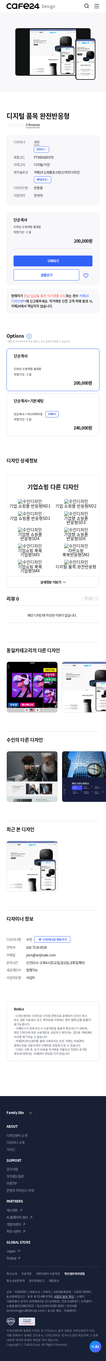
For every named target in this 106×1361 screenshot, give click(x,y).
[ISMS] (20, 1322)
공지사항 (12, 1169)
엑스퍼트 (12, 1210)
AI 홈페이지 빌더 (17, 1217)
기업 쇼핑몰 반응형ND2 (76, 506)
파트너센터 (13, 1231)
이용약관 (26, 1274)
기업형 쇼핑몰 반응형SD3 (76, 520)
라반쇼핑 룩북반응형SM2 (76, 552)
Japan (10, 1251)
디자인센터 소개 (16, 1135)
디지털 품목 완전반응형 (76, 566)
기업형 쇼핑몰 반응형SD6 (76, 536)
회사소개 (11, 1274)
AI (97, 1346)
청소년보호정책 (15, 1281)
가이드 (10, 1149)
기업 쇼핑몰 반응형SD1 (30, 518)
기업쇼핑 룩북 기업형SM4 (30, 569)
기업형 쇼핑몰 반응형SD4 (30, 536)
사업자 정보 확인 (64, 1296)
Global (11, 1258)
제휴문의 (54, 1281)
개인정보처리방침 (74, 1274)
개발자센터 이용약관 (48, 1274)
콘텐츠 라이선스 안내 (20, 1190)
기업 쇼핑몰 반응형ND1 (30, 506)
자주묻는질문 (15, 1176)
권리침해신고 (36, 1281)
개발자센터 (13, 1224)
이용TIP (11, 1183)
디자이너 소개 (15, 1142)
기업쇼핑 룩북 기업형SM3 (30, 552)
